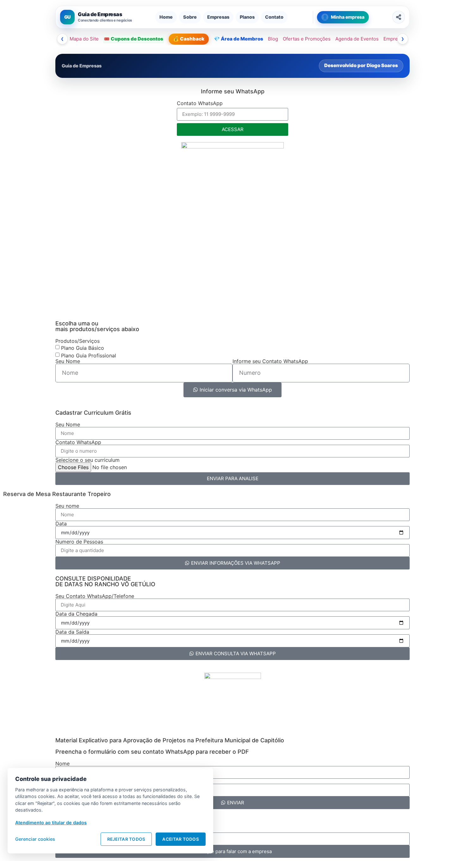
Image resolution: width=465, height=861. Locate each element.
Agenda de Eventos (357, 39)
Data (61, 523)
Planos (247, 17)
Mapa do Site (84, 39)
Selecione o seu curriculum (87, 459)
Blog (273, 39)
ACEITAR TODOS (180, 839)
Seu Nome (67, 361)
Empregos (394, 39)
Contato (274, 17)
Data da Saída (72, 631)
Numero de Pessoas (79, 541)
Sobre (190, 17)
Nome (62, 763)
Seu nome (67, 505)
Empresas (218, 17)
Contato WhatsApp (200, 103)
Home (166, 17)
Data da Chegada (76, 613)
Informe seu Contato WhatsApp (270, 361)
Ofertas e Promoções (307, 39)
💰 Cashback (188, 39)
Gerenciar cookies (35, 839)
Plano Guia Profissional (88, 355)
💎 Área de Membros (238, 39)
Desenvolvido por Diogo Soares (361, 65)
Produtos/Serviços (77, 340)
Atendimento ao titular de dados (51, 822)
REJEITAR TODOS (126, 839)
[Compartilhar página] (398, 17)
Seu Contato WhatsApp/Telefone (94, 596)
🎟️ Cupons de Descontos (133, 39)
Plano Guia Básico (82, 347)
